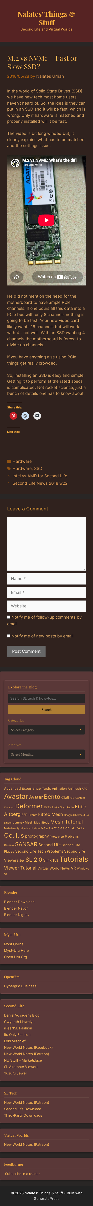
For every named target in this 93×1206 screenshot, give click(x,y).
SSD (38, 468)
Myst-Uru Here (16, 950)
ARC (84, 788)
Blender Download (19, 902)
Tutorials (73, 859)
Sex (22, 860)
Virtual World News (53, 868)
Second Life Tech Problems (39, 851)
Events (32, 815)
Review (9, 845)
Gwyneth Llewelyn (19, 1022)
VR (73, 868)
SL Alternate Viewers (21, 1067)
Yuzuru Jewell (15, 1073)
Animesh (74, 788)
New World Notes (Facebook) (28, 1047)
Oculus (14, 835)
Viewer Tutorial (20, 868)
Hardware (22, 461)
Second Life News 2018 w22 (40, 483)
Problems (72, 836)
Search (47, 709)
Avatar (36, 797)
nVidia (80, 828)
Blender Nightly (16, 915)
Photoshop (57, 836)
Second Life (49, 844)
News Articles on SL (58, 828)
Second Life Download (22, 1109)
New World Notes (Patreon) (26, 1054)
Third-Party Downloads (23, 1115)
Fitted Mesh (50, 814)
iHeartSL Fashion (18, 1028)
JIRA (86, 815)
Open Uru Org (15, 957)
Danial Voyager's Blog (22, 1015)
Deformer (29, 806)
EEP (24, 815)
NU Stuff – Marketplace (23, 1060)
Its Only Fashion (17, 1035)
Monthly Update (30, 828)
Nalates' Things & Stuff (47, 18)
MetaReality (12, 828)
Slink (47, 860)
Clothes (67, 797)
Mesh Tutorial (66, 822)
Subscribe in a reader (22, 1174)
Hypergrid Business (20, 986)
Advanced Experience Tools (27, 788)
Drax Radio (67, 807)
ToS (55, 860)
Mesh (29, 822)
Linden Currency (14, 822)
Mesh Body (41, 822)
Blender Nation (16, 908)
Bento (52, 796)
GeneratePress (46, 1198)
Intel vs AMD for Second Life (40, 475)
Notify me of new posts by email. (43, 636)
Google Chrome (73, 815)
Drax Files (51, 807)
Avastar (16, 796)
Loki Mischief (15, 1041)
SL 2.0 (34, 859)
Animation (59, 788)
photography (37, 836)
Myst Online (14, 944)
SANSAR (26, 844)
